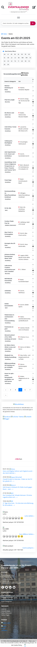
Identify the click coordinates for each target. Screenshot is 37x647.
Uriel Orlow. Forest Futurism (10, 128)
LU (15, 57)
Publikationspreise (7, 599)
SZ (11, 61)
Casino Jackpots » (28, 548)
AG (4, 54)
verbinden (8, 290)
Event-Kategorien (6, 601)
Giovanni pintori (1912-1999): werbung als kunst (10, 337)
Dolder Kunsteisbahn (9, 305)
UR (22, 61)
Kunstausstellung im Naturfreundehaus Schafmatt (10, 194)
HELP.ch (3, 609)
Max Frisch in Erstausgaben (9, 233)
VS (29, 61)
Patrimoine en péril (9, 328)
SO (8, 61)
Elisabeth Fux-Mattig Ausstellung (10, 356)
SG (30, 57)
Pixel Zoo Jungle (9, 100)
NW (22, 57)
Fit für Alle (8, 208)
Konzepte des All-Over (10, 244)
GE (29, 54)
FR (25, 54)
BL (18, 54)
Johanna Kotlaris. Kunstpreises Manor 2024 (10, 256)
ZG (4, 64)
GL (4, 57)
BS (22, 54)
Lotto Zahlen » (29, 516)
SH (4, 61)
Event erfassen (5, 595)
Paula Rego (8, 180)
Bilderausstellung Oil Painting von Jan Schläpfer (10, 365)
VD (25, 61)
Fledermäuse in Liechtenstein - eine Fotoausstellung (10, 318)
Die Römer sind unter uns (9, 114)
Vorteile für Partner (7, 597)
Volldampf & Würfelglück (8, 142)
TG (15, 61)
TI (18, 61)
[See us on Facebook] (7, 416)
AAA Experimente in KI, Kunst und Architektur (10, 154)
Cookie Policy (18, 645)
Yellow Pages (5, 615)
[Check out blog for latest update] (6, 419)
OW (26, 57)
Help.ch (24, 641)
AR (11, 54)
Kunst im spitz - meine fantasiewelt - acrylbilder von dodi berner (9, 377)
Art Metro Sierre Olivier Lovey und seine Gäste (10, 347)
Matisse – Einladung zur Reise (9, 87)
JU (11, 57)
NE (18, 57)
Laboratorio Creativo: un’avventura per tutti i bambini (10, 268)
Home (5, 34)
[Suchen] (33, 23)
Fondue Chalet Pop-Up (9, 222)
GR (8, 57)
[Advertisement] (18, 439)
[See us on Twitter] (17, 416)
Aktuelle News (5, 611)
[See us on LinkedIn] (27, 416)
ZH (8, 64)
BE (15, 54)
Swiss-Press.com (6, 613)
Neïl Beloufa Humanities (8, 279)
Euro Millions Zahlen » (26, 534)
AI (8, 54)
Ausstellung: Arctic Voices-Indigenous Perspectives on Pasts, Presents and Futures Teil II (10, 166)
